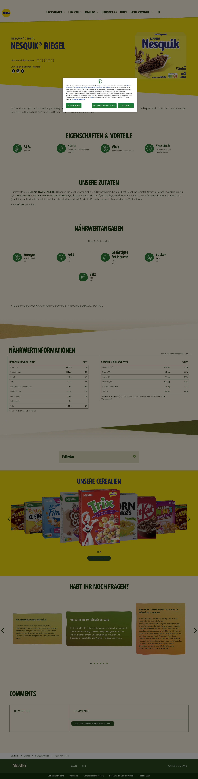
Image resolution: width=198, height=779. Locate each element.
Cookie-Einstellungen (73, 105)
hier (92, 97)
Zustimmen (125, 105)
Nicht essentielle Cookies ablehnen (104, 105)
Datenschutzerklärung (78, 99)
